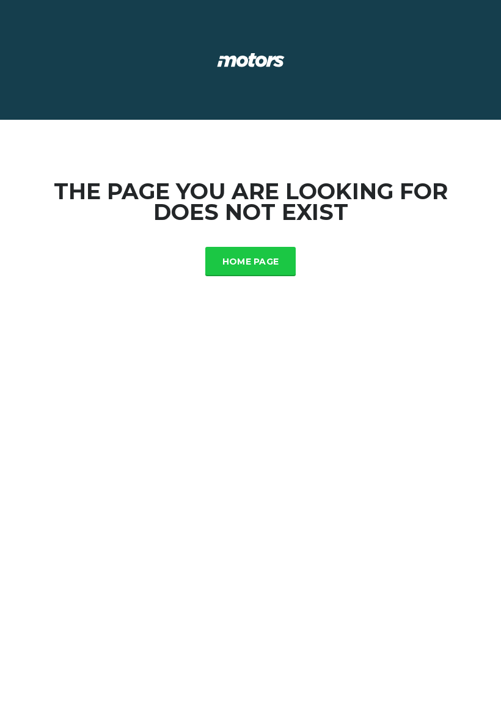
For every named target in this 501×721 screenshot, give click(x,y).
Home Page (250, 261)
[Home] (251, 59)
